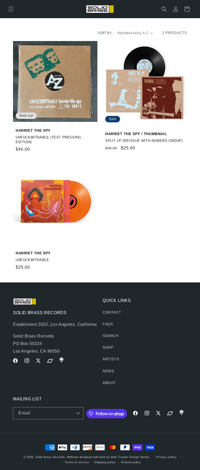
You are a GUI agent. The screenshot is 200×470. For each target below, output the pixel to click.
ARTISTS (111, 359)
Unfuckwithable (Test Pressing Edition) (48, 139)
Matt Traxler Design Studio (130, 457)
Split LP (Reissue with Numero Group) (144, 141)
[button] (11, 9)
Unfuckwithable (32, 260)
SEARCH (110, 336)
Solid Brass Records (50, 457)
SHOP (108, 347)
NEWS (108, 371)
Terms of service (77, 462)
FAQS (108, 324)
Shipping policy (105, 462)
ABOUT (109, 383)
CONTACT (112, 312)
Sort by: (105, 32)
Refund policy (131, 462)
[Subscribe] (77, 413)
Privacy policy (166, 457)
